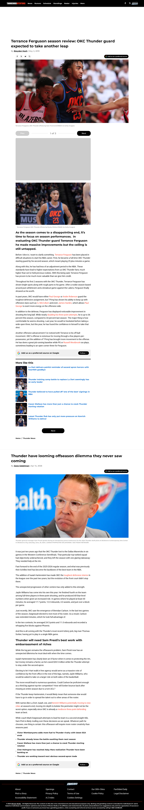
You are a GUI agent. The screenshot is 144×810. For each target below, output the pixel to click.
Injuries (75, 3)
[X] (130, 3)
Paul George (54, 296)
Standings (57, 3)
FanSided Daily (120, 789)
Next (84, 133)
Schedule (47, 3)
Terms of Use (73, 793)
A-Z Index (50, 797)
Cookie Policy (98, 793)
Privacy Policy (52, 793)
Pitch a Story (21, 793)
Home (18, 438)
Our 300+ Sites (98, 789)
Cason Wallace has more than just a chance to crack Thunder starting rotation (50, 744)
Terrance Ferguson (63, 255)
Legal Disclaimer (121, 793)
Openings (50, 789)
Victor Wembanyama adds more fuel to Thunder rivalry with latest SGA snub (51, 734)
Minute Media (16, 804)
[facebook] (125, 3)
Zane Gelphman (21, 466)
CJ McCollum (43, 303)
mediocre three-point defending (72, 709)
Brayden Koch (20, 51)
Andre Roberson (70, 296)
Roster (67, 3)
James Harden (65, 303)
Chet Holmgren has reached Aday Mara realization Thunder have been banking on (51, 751)
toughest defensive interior (76, 575)
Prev (22, 133)
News (30, 3)
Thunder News (29, 438)
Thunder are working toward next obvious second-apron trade (47, 756)
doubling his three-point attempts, (62, 315)
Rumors (37, 3)
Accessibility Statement (26, 797)
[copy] (29, 56)
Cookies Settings (74, 797)
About (18, 789)
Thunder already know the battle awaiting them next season (46, 739)
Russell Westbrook (71, 342)
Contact (70, 789)
